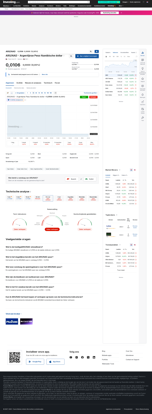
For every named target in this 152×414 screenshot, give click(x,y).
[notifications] (143, 2)
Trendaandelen (111, 245)
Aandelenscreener (99, 6)
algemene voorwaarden (113, 409)
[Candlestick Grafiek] (8, 93)
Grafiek (19, 83)
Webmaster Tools (108, 364)
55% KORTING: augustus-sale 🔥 (109, 2)
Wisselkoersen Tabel (53, 9)
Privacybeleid (128, 409)
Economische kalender (84, 6)
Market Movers (111, 170)
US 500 (107, 82)
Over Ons (129, 351)
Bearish (73, 179)
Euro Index (108, 95)
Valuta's (107, 52)
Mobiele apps (106, 355)
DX (62, 9)
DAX (106, 88)
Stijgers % (116, 175)
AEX (106, 75)
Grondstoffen (124, 52)
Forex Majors (29, 9)
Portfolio (105, 359)
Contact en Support (132, 359)
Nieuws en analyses (33, 83)
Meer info (45, 74)
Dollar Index (109, 91)
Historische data (19, 88)
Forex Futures (68, 9)
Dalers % (124, 175)
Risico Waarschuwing (142, 409)
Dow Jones (108, 85)
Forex (6, 9)
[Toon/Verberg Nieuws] (55, 93)
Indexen (115, 52)
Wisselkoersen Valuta (18, 9)
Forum (57, 83)
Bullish (91, 179)
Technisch (48, 83)
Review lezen (135, 226)
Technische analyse (17, 191)
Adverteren (130, 355)
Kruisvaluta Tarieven (40, 9)
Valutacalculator (31, 88)
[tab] (10, 198)
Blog (103, 351)
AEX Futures (109, 78)
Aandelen (134, 52)
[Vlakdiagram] (12, 93)
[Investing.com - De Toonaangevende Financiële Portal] (11, 2)
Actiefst (107, 175)
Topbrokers (110, 215)
